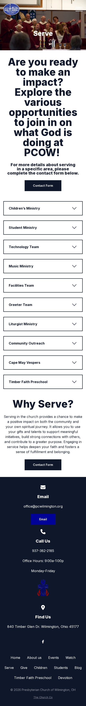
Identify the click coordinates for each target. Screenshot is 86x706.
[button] (79, 9)
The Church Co (43, 697)
